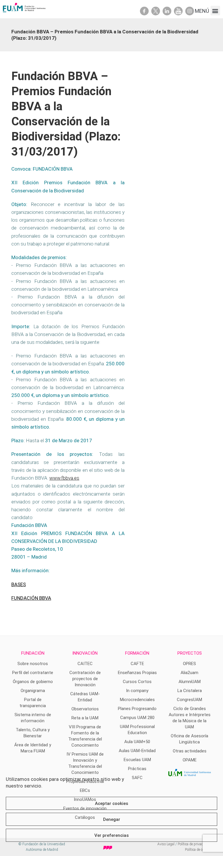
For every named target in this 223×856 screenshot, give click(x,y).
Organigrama (33, 690)
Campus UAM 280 (137, 717)
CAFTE (137, 663)
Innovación (85, 653)
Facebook (144, 11)
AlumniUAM (190, 681)
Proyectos (189, 653)
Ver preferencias (111, 835)
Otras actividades (189, 751)
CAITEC (85, 663)
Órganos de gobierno (33, 681)
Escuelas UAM (137, 759)
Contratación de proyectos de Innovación (85, 678)
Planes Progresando (137, 708)
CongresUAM (189, 699)
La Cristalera (189, 690)
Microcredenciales (137, 699)
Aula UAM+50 (137, 741)
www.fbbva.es (64, 478)
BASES (18, 584)
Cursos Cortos (137, 681)
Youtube (178, 11)
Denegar (111, 819)
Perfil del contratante (32, 672)
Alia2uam (189, 672)
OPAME (190, 760)
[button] (215, 10)
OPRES (189, 663)
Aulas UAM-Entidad (137, 750)
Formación (137, 653)
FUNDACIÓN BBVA (31, 598)
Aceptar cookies (111, 803)
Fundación (32, 653)
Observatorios (85, 708)
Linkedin (167, 11)
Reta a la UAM (84, 717)
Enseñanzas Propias (137, 672)
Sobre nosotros (32, 663)
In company (137, 690)
